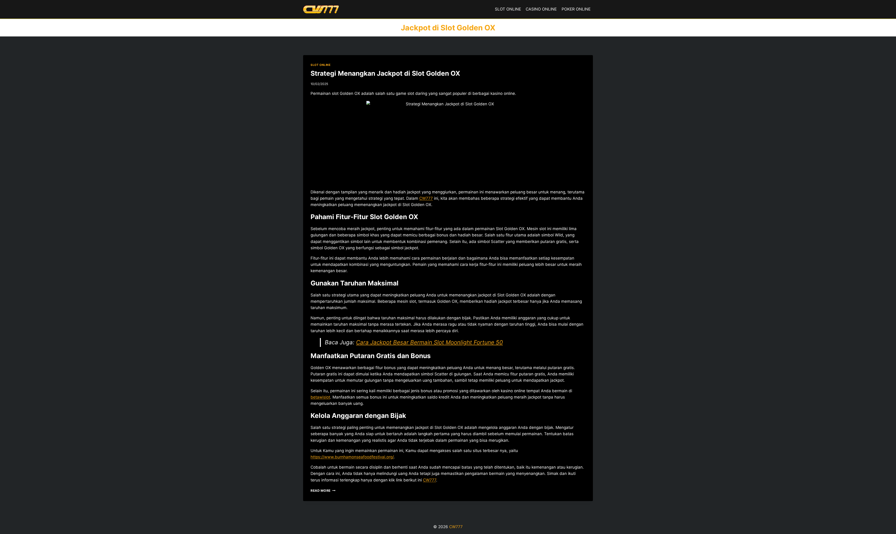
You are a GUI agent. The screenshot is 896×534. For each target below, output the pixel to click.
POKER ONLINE (576, 9)
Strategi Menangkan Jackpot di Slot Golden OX (385, 73)
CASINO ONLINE (541, 9)
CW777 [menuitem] (426, 198)
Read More (323, 490)
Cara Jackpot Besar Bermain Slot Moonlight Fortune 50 (429, 342)
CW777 (429, 480)
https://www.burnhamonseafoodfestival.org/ (352, 457)
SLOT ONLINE (508, 9)
